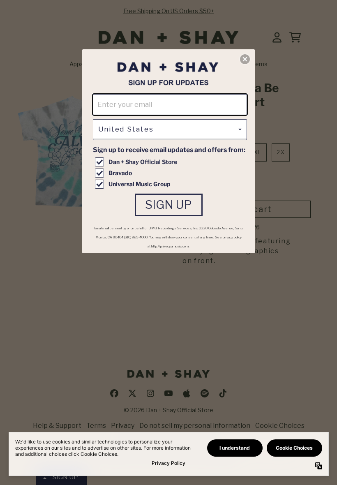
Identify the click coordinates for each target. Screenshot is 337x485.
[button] (245, 59)
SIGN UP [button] (168, 205)
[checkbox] (171, 161)
